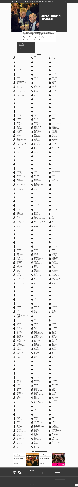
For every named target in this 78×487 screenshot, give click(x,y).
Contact (46, 1)
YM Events (46, 451)
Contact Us (31, 480)
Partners (37, 1)
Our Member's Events (37, 451)
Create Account (49, 1)
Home (25, 1)
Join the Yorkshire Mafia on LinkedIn (60, 479)
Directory (40, 1)
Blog (34, 1)
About (27, 1)
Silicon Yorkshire (42, 451)
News (32, 1)
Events (30, 1)
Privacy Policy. (35, 484)
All (31, 451)
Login (52, 1)
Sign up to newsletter (57, 472)
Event (33, 451)
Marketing (43, 1)
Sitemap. (31, 484)
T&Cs (52, 479)
